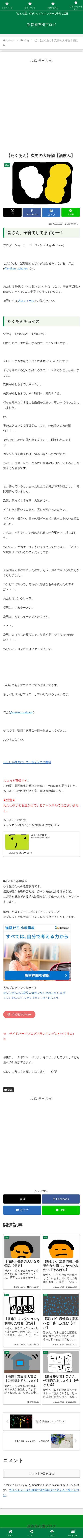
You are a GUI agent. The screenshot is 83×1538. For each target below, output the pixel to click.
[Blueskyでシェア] (51, 1189)
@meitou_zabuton (16, 268)
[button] (60, 1211)
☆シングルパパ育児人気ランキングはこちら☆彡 (34, 992)
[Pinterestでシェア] (23, 1211)
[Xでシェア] (14, 1189)
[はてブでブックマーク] (51, 1200)
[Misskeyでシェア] (69, 1189)
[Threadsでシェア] (32, 1200)
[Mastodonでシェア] (32, 1189)
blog (10, 1089)
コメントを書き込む (41, 1473)
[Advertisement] (41, 105)
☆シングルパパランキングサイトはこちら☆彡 (30, 998)
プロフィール (25, 300)
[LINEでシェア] (69, 1200)
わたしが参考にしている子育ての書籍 (27, 762)
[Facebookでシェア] (14, 1200)
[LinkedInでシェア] (42, 1211)
